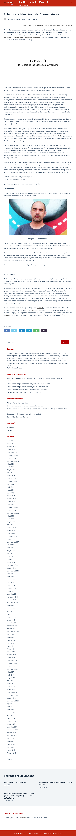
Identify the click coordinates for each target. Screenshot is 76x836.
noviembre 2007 (12, 663)
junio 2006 (10, 710)
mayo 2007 (11, 678)
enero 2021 (11, 450)
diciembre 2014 (12, 623)
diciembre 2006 (12, 692)
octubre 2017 (11, 539)
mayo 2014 (11, 640)
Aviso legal (59, 833)
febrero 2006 (11, 721)
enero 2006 (11, 724)
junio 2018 (10, 519)
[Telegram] (29, 330)
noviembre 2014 (12, 626)
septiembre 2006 (13, 701)
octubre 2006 (11, 698)
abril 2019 (10, 493)
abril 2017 (10, 554)
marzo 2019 (11, 496)
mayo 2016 (11, 580)
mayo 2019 (11, 490)
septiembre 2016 (13, 571)
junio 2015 (10, 606)
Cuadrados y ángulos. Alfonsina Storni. (37, 384)
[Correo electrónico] (44, 330)
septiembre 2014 (13, 632)
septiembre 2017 (13, 542)
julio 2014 (10, 634)
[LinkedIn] (22, 330)
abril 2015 (10, 611)
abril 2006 (10, 715)
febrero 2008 (11, 655)
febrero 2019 (11, 499)
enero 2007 (11, 689)
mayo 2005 (11, 744)
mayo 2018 (11, 522)
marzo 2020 (11, 476)
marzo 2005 (11, 750)
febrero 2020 (11, 478)
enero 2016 (11, 591)
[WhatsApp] (36, 330)
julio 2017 (10, 545)
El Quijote (10, 427)
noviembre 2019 (12, 481)
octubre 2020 (11, 458)
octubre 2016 (11, 568)
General (34, 19)
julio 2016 (10, 574)
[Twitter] (14, 330)
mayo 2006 (11, 712)
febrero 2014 (11, 649)
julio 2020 (10, 464)
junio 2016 (10, 577)
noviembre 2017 (12, 536)
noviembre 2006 (12, 695)
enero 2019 (11, 502)
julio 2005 (10, 739)
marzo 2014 (11, 646)
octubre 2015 (11, 600)
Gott (54, 136)
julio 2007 (10, 672)
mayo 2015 (11, 608)
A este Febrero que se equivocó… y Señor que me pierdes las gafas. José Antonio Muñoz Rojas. (37, 410)
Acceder (9, 759)
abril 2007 (10, 681)
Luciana (9, 392)
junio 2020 (10, 467)
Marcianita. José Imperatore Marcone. (37, 387)
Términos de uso (19, 833)
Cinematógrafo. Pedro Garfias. (17, 417)
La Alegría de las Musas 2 (33, 2)
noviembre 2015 (12, 597)
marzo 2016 (11, 585)
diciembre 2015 (12, 594)
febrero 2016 (11, 588)
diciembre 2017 (12, 533)
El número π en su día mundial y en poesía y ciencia (25, 406)
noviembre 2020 (12, 455)
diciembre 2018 (12, 504)
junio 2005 (10, 741)
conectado (23, 818)
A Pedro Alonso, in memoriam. (17, 403)
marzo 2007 (11, 684)
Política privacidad (48, 833)
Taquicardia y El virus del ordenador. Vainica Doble (24, 414)
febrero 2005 (11, 753)
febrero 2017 (11, 559)
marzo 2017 (11, 556)
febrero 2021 (11, 447)
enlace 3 (8, 315)
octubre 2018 (11, 510)
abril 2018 (10, 525)
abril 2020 (10, 473)
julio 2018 (10, 516)
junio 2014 (10, 637)
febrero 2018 (11, 528)
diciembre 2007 (12, 660)
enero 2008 (11, 658)
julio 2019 (10, 484)
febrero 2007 (11, 686)
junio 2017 (10, 548)
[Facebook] (7, 330)
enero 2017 (11, 562)
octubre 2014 (11, 629)
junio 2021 (10, 441)
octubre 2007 (11, 666)
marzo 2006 (11, 718)
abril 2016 (10, 582)
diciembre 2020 (12, 452)
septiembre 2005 (13, 736)
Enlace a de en (47, 25)
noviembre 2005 (12, 730)
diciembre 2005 (12, 727)
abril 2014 (10, 643)
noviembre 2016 (12, 565)
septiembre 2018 (13, 513)
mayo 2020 (11, 470)
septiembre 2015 (13, 603)
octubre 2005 (11, 733)
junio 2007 (10, 675)
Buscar (65, 342)
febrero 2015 (11, 617)
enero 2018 (11, 530)
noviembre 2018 (12, 507)
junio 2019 (10, 487)
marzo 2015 (11, 614)
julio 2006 (10, 707)
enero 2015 (11, 620)
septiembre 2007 (13, 669)
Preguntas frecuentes (33, 833)
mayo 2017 (11, 551)
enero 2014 (11, 652)
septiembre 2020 (13, 461)
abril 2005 (10, 747)
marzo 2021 (11, 444)
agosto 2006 (11, 704)
